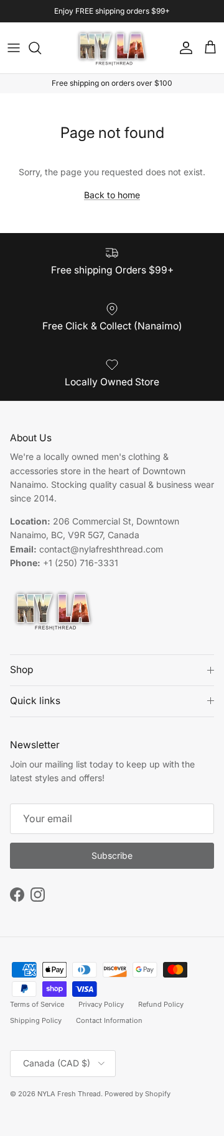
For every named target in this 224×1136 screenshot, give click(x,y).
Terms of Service (37, 1004)
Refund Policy (161, 1004)
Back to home (112, 195)
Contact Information (109, 1020)
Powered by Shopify (137, 1093)
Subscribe (112, 855)
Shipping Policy (36, 1020)
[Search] (41, 48)
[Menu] (13, 48)
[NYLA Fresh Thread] (112, 48)
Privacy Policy (101, 1004)
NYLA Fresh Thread (69, 1093)
